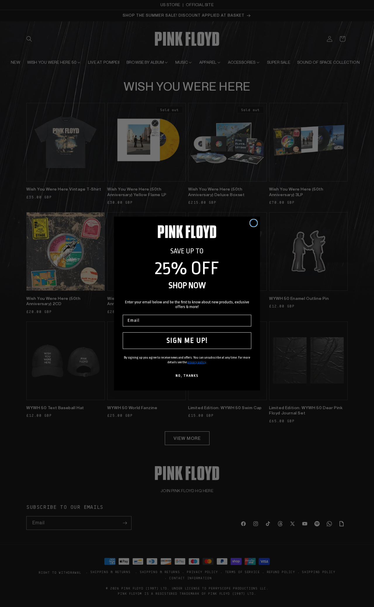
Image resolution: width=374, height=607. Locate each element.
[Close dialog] (253, 222)
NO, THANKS (187, 376)
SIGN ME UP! (187, 341)
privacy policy (196, 362)
